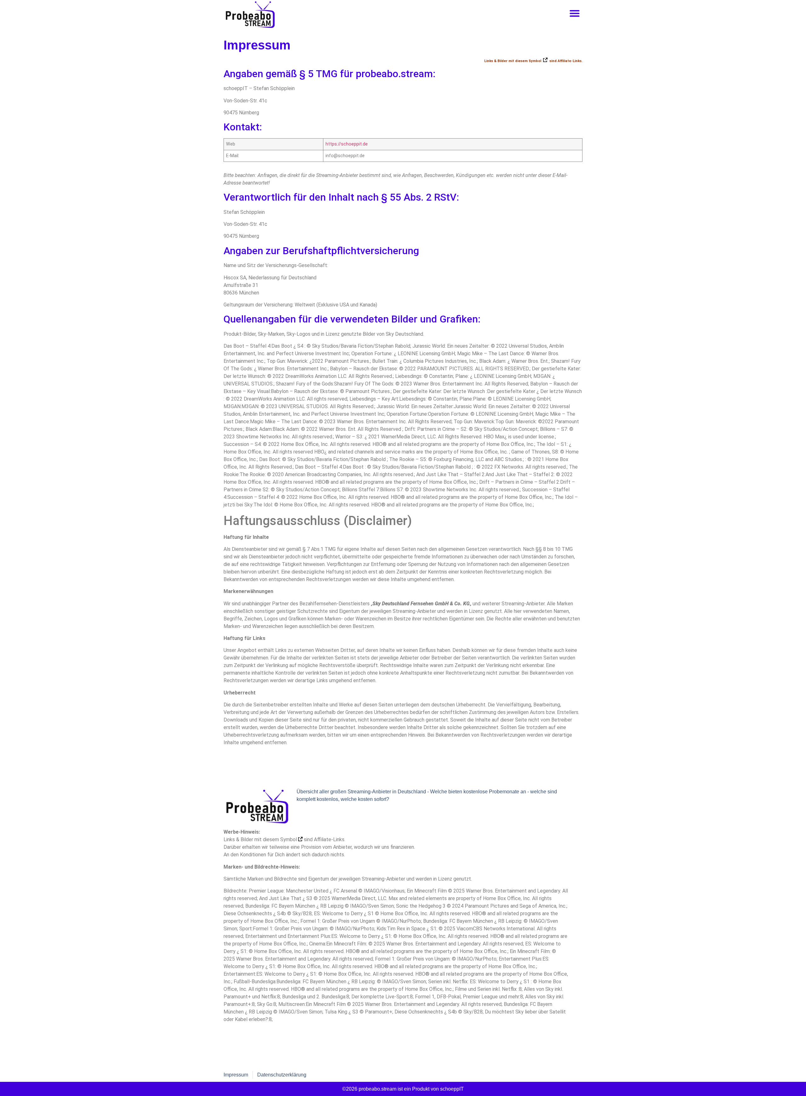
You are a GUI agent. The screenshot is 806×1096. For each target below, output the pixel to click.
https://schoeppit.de (347, 144)
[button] (574, 13)
